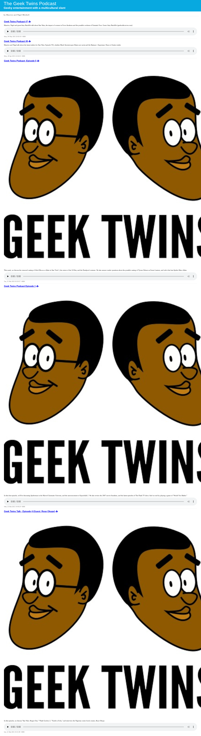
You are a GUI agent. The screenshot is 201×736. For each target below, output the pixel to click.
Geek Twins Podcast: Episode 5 (20, 61)
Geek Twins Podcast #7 (16, 21)
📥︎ (29, 21)
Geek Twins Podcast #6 (16, 41)
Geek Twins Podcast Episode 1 (20, 286)
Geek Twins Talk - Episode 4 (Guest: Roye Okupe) (29, 511)
